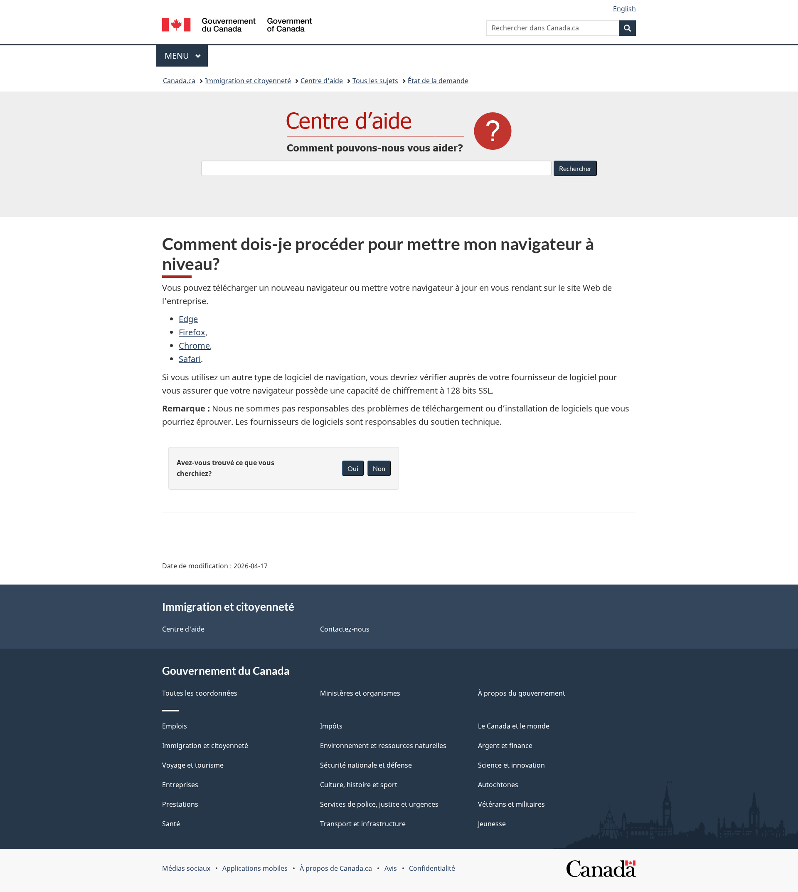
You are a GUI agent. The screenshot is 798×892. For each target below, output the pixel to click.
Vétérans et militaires (511, 804)
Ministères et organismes (360, 693)
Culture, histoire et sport (358, 784)
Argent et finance (505, 745)
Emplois (174, 726)
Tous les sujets (375, 80)
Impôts (331, 726)
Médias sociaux (186, 868)
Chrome (194, 345)
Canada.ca (179, 80)
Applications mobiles (255, 868)
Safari (190, 358)
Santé (171, 823)
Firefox (192, 332)
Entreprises (180, 784)
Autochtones (498, 784)
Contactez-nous (344, 629)
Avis (390, 868)
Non (379, 468)
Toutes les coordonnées (199, 693)
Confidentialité (432, 868)
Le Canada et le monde (513, 726)
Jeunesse (492, 823)
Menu (186, 55)
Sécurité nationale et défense (366, 765)
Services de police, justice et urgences (379, 804)
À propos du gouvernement (521, 693)
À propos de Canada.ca (336, 868)
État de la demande (438, 80)
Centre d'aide (183, 629)
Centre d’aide (321, 80)
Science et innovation (511, 765)
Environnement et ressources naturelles (383, 745)
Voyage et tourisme (193, 765)
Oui (352, 468)
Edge (188, 319)
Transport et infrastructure (363, 823)
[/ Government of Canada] (237, 26)
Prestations (180, 804)
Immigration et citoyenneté (248, 80)
